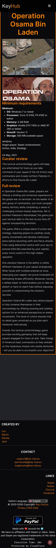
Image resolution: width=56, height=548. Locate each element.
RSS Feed (33, 507)
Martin (5, 434)
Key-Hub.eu (42, 504)
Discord (50, 489)
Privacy (22, 507)
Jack (4, 441)
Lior (4, 431)
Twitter (50, 486)
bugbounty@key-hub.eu (28, 465)
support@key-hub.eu (28, 458)
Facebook (49, 493)
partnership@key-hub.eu (28, 462)
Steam (50, 482)
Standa (5, 438)
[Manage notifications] (50, 542)
